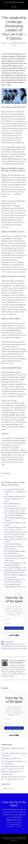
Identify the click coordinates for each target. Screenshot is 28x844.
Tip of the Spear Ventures (14, 2)
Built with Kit (14, 635)
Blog (12, 642)
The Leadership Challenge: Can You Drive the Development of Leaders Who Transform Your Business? (15, 534)
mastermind (18, 648)
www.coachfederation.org (12, 283)
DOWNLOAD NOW (14, 824)
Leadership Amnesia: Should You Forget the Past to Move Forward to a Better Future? (15, 558)
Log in (15, 840)
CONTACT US (6, 427)
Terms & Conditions (17, 838)
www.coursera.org (13, 267)
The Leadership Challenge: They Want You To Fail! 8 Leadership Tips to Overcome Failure (15, 574)
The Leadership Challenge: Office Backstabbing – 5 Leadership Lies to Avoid (15, 491)
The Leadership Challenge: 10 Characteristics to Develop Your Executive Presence (14, 546)
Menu (15, 7)
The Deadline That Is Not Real (10, 758)
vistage (24, 648)
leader (24, 646)
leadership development (8, 648)
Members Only (8, 838)
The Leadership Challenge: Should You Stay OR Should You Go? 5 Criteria (14, 499)
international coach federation (13, 646)
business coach (15, 644)
